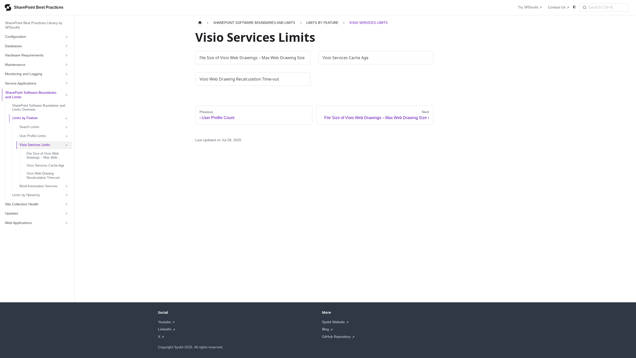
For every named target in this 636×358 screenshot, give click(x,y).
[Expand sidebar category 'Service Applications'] (66, 83)
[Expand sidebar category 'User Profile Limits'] (66, 136)
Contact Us (556, 7)
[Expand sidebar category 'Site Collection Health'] (66, 204)
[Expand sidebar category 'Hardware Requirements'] (66, 55)
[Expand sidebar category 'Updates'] (66, 213)
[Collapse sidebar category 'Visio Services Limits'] (66, 145)
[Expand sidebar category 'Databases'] (66, 46)
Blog (325, 329)
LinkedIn (164, 329)
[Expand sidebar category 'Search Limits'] (66, 127)
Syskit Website (333, 322)
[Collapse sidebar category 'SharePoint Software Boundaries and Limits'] (66, 95)
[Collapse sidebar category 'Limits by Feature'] (66, 118)
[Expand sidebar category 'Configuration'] (66, 37)
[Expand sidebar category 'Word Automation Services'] (66, 186)
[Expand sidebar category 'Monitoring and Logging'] (66, 74)
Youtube (164, 322)
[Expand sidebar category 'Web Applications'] (66, 223)
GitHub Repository (336, 337)
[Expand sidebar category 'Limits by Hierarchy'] (66, 195)
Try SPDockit (528, 7)
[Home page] (200, 23)
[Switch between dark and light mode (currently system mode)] (574, 7)
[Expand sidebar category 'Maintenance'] (66, 65)
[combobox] (604, 7)
